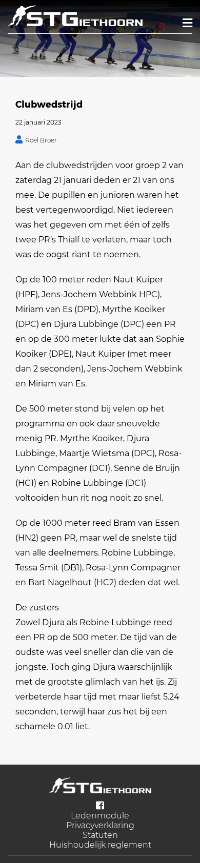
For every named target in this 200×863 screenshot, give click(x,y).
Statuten (100, 835)
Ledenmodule (100, 815)
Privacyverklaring (100, 825)
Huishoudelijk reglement (100, 845)
